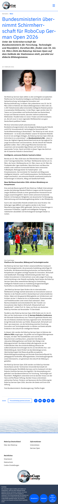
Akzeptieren (34, 498)
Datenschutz (8, 462)
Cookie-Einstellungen (11, 465)
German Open (35, 448)
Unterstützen (34, 445)
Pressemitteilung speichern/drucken (20, 400)
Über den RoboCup (10, 445)
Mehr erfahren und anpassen (52, 498)
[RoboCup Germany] (9, 5)
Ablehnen (43, 498)
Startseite (5, 14)
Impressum (8, 459)
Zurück (4, 400)
